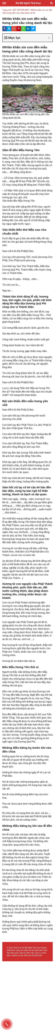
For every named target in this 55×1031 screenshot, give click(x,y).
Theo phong (8, 155)
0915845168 (36, 955)
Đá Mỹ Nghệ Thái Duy (28, 3)
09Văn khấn (8, 56)
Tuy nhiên (7, 123)
